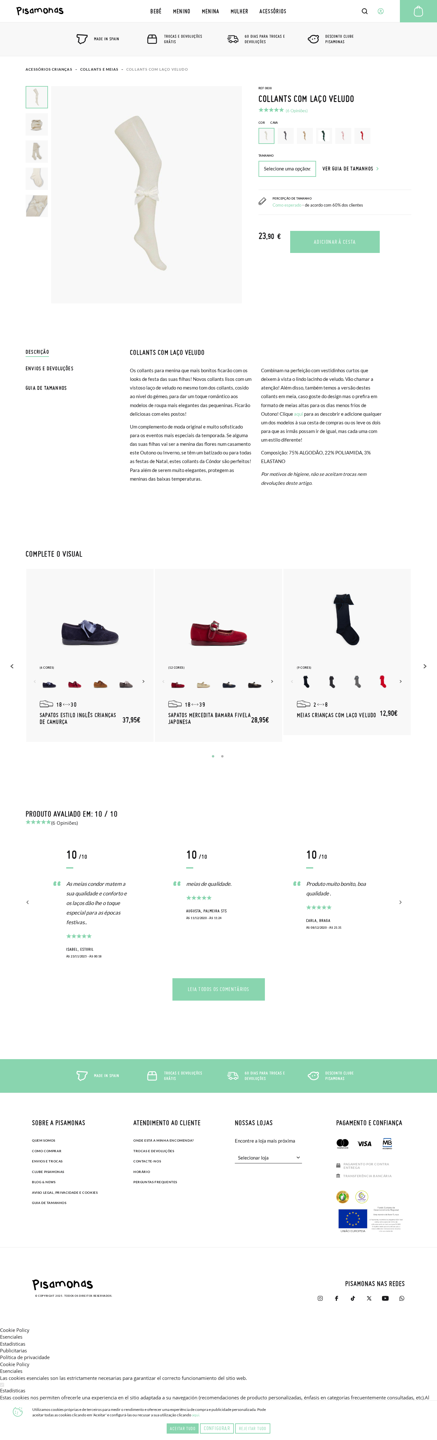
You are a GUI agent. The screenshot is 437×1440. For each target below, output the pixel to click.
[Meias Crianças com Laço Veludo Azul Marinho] (306, 682)
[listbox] (334, 137)
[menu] (218, 11)
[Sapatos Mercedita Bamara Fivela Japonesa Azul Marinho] (229, 682)
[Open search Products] (365, 11)
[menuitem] (156, 11)
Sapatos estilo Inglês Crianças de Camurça (78, 718)
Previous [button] (13, 666)
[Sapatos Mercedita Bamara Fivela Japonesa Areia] (203, 682)
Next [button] (144, 681)
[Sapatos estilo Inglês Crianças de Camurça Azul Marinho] (49, 682)
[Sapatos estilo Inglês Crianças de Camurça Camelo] (100, 682)
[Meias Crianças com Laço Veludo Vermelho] (383, 682)
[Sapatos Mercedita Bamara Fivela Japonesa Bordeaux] (177, 682)
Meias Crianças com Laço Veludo (337, 715)
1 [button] (213, 756)
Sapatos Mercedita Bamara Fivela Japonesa (209, 718)
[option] (286, 136)
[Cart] (418, 11)
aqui (298, 414)
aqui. (196, 1415)
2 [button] (222, 756)
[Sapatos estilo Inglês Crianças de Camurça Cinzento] (126, 682)
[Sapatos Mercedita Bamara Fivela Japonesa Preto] (254, 682)
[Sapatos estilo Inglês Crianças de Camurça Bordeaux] (74, 682)
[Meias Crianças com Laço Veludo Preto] (332, 682)
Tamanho (266, 155)
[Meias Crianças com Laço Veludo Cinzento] (357, 682)
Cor (268, 122)
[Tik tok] (352, 1298)
